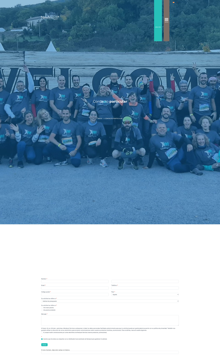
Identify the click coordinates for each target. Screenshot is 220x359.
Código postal (46, 292)
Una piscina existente (49, 310)
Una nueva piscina (48, 307)
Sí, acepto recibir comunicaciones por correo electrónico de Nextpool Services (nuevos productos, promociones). (75, 332)
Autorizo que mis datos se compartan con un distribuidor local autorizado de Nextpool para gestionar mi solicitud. (75, 339)
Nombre (44, 279)
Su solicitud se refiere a (49, 298)
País (113, 292)
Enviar (44, 344)
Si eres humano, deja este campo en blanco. (55, 350)
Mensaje (44, 314)
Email (43, 285)
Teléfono (114, 285)
